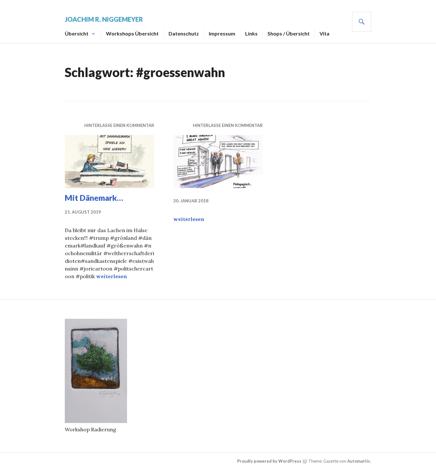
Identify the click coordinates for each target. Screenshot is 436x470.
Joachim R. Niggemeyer (104, 19)
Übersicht (76, 33)
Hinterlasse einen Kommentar (119, 125)
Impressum (222, 33)
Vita (324, 33)
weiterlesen (111, 276)
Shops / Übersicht (288, 33)
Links (251, 33)
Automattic (358, 461)
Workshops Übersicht (132, 33)
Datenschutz (184, 33)
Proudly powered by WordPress (269, 461)
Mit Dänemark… (94, 197)
